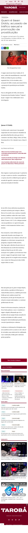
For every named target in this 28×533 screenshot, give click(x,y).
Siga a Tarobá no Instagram (14, 360)
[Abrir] (18, 1)
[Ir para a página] (15, 1)
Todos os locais (22, 7)
